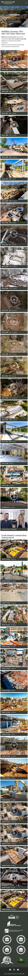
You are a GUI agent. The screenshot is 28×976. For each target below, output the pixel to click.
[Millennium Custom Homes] (8, 3)
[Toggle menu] (26, 3)
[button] (14, 59)
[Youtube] (18, 969)
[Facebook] (10, 969)
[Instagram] (14, 969)
